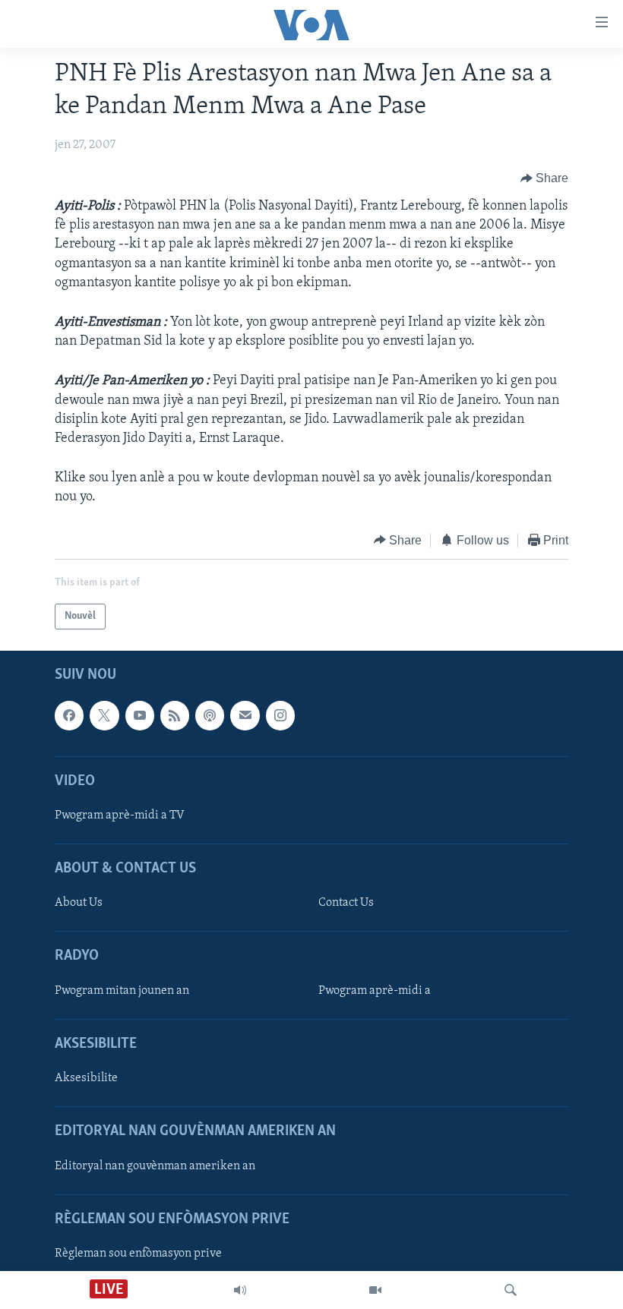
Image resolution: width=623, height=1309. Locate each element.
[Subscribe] (244, 715)
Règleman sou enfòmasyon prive (138, 1253)
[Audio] (240, 1290)
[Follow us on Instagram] (280, 715)
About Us (79, 903)
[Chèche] (510, 1290)
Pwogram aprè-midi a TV (120, 815)
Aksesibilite (86, 1078)
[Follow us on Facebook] (69, 715)
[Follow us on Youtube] (139, 715)
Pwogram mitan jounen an (122, 991)
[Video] (375, 1290)
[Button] (544, 178)
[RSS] (174, 715)
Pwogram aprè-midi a (374, 991)
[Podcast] (209, 715)
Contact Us (346, 903)
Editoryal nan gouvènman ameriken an (155, 1166)
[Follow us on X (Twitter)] (104, 715)
